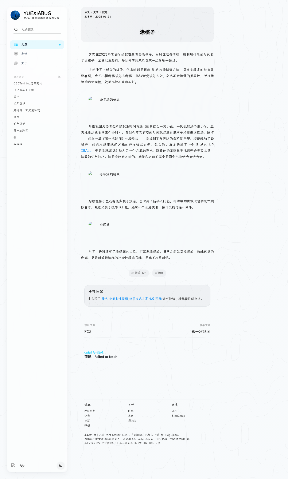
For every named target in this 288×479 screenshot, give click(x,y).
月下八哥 (99, 434)
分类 (87, 415)
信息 (130, 410)
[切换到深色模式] (60, 465)
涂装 (161, 272)
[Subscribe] (59, 76)
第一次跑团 (200, 331)
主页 (87, 12)
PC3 (88, 331)
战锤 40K (140, 272)
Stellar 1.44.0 (121, 434)
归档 (87, 425)
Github (132, 420)
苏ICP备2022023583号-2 (100, 443)
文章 (96, 12)
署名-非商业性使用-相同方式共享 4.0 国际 (131, 299)
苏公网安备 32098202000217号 (139, 443)
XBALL (86, 151)
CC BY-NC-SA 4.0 (143, 439)
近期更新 (89, 410)
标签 (87, 420)
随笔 (105, 12)
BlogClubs (178, 415)
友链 (130, 415)
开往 (174, 410)
